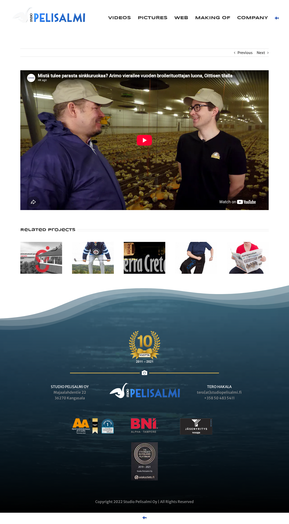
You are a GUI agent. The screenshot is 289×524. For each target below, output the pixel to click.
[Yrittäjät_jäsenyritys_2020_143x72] (196, 420)
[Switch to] (276, 18)
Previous (245, 52)
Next (261, 52)
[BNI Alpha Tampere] (144, 420)
